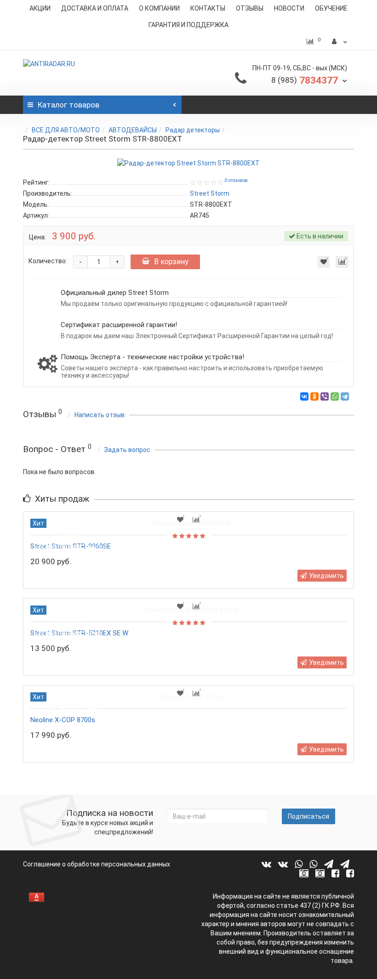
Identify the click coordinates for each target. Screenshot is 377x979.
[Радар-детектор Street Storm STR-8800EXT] (188, 163)
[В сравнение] (342, 262)
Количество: (48, 261)
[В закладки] (324, 262)
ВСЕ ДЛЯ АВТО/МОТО (66, 130)
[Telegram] (345, 396)
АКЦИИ (40, 8)
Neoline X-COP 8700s (62, 720)
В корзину (171, 261)
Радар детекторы (193, 130)
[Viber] (324, 396)
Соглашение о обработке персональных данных (96, 864)
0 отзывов (236, 180)
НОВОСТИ (289, 8)
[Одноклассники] (314, 396)
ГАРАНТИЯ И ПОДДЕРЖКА (188, 24)
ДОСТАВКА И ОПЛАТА (94, 8)
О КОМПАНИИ (159, 8)
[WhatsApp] (335, 396)
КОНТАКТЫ (207, 8)
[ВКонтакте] (304, 396)
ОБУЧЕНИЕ (331, 8)
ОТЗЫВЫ (249, 8)
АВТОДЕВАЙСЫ (133, 130)
